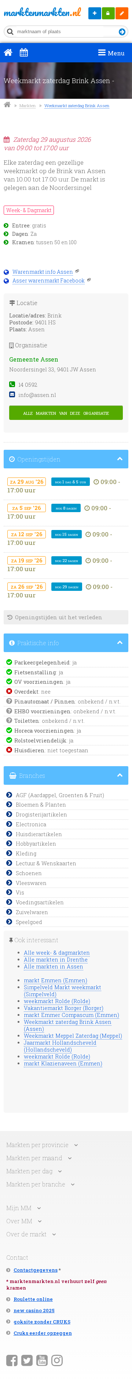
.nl (29, 12)
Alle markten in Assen (53, 966)
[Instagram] (57, 1360)
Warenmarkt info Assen (42, 272)
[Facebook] (12, 1360)
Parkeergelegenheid (42, 662)
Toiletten (26, 720)
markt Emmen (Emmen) (55, 980)
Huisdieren (29, 750)
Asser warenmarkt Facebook (48, 280)
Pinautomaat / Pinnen (44, 701)
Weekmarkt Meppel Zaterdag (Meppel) (73, 1035)
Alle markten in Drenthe (56, 959)
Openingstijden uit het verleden (58, 617)
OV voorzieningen (38, 681)
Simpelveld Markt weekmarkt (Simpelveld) (62, 991)
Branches (31, 775)
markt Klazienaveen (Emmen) (63, 1063)
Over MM (19, 1221)
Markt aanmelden (94, 13)
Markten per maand (34, 1158)
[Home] (8, 52)
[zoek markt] (122, 32)
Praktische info (37, 643)
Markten (27, 105)
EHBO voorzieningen (42, 711)
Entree (21, 225)
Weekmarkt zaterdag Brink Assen (76, 105)
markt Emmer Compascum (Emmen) (71, 1014)
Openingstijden (38, 459)
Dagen (20, 234)
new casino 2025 (34, 1310)
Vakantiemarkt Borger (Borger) (63, 1008)
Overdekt (26, 691)
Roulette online (33, 1299)
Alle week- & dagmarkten (57, 952)
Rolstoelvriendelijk (40, 740)
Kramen (23, 242)
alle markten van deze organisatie (66, 412)
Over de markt (26, 1234)
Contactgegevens (36, 1270)
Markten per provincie (37, 1145)
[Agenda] (23, 52)
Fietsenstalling (35, 672)
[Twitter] (27, 1360)
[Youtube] (42, 1360)
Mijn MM (108, 13)
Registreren (121, 13)
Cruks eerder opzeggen (43, 1333)
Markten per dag (29, 1171)
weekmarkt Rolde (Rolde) (57, 1001)
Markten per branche (35, 1184)
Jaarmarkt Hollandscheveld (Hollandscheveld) (60, 1046)
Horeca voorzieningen (44, 730)
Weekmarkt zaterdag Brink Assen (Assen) (67, 1025)
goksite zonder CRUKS (42, 1321)
